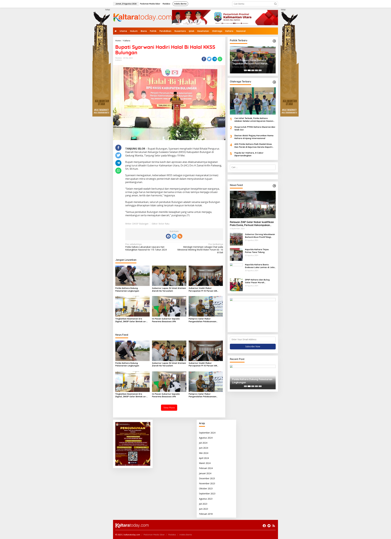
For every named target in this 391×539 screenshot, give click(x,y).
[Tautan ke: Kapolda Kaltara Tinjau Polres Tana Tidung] (236, 254)
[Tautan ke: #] (274, 41)
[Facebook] (168, 236)
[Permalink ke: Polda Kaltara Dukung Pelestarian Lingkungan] (132, 275)
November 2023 (207, 483)
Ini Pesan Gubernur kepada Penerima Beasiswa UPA (166, 320)
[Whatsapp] (220, 59)
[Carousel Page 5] (260, 70)
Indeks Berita (185, 534)
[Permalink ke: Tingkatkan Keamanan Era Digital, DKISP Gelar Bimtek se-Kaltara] (132, 306)
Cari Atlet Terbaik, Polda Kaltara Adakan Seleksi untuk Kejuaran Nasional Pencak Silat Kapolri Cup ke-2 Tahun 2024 (254, 119)
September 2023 (207, 493)
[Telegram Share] (214, 59)
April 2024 (204, 458)
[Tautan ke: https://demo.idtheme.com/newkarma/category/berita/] (274, 186)
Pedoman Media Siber (154, 534)
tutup (107, 9)
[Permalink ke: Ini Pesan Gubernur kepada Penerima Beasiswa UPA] (169, 306)
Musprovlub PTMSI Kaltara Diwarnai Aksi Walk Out (254, 128)
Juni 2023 (203, 508)
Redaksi (172, 534)
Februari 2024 (206, 468)
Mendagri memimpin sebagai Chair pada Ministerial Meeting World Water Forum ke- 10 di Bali (200, 248)
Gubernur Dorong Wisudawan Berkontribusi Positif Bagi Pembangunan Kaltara (260, 235)
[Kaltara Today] (142, 17)
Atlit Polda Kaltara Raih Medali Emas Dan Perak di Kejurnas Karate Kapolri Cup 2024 (253, 145)
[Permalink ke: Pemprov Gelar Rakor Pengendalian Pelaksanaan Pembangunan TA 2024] (206, 306)
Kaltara (118, 60)
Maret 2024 (204, 463)
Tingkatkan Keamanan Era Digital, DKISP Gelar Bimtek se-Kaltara (130, 320)
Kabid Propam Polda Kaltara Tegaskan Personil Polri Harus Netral (249, 62)
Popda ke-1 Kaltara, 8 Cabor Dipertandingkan (248, 154)
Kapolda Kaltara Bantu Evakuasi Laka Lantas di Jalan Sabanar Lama (260, 266)
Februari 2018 (206, 513)
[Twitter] (174, 236)
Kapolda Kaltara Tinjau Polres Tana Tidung (257, 250)
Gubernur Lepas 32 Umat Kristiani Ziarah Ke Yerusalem (169, 289)
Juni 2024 (203, 447)
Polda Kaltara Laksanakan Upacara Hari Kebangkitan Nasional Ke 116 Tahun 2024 (146, 247)
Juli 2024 (203, 442)
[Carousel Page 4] (256, 70)
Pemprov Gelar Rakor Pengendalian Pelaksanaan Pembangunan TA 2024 (202, 320)
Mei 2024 (203, 453)
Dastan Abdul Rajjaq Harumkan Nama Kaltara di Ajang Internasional (253, 136)
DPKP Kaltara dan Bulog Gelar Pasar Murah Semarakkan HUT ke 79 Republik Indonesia (257, 281)
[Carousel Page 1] (245, 70)
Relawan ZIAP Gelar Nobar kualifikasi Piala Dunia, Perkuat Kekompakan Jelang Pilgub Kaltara (252, 223)
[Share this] (204, 59)
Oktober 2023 (206, 488)
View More (169, 407)
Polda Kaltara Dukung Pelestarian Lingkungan (127, 289)
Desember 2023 (207, 478)
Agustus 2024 (205, 437)
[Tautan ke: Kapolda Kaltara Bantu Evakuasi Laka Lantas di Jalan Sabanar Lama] (236, 269)
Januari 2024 (205, 473)
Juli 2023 (203, 503)
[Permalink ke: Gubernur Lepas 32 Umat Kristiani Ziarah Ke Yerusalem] (169, 275)
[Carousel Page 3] (252, 70)
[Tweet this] (209, 59)
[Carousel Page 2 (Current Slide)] (249, 70)
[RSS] (179, 236)
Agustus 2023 (205, 498)
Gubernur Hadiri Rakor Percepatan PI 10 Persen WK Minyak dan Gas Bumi (203, 289)
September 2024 (207, 432)
